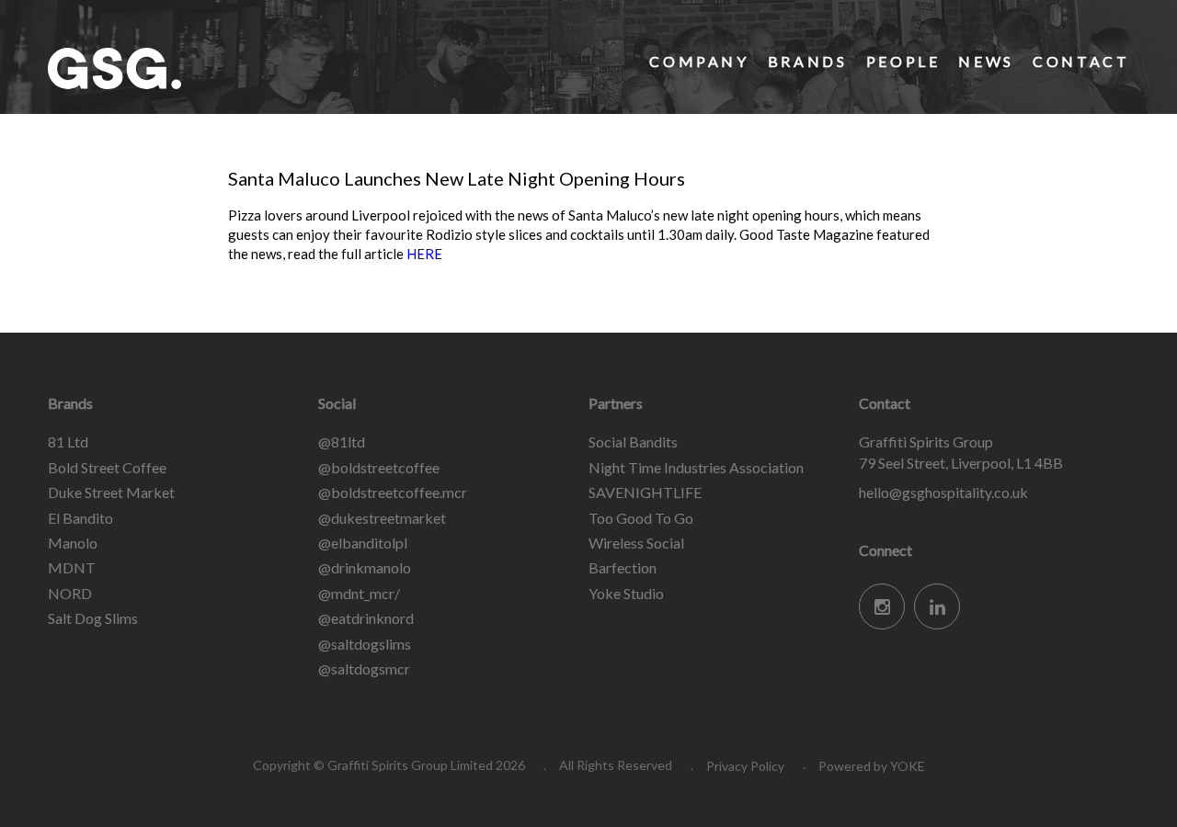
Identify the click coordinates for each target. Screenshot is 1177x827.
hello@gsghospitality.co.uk (943, 492)
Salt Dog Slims (93, 618)
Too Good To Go (640, 518)
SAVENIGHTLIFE (645, 492)
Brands (808, 61)
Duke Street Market (111, 492)
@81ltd (341, 441)
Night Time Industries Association (696, 467)
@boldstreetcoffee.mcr (392, 492)
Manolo (72, 542)
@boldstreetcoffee (379, 467)
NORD (70, 593)
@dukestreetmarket (382, 518)
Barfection (622, 567)
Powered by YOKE (871, 766)
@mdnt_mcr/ (359, 593)
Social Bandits (633, 441)
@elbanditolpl (362, 542)
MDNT (72, 567)
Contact (1081, 61)
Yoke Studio (626, 593)
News (986, 61)
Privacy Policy (745, 766)
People (903, 61)
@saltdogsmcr (364, 668)
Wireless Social (636, 542)
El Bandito (80, 518)
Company (698, 61)
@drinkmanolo (364, 567)
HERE (425, 253)
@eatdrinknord (366, 618)
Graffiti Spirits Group (186, 68)
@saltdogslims (364, 643)
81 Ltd (68, 441)
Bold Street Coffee (107, 467)
